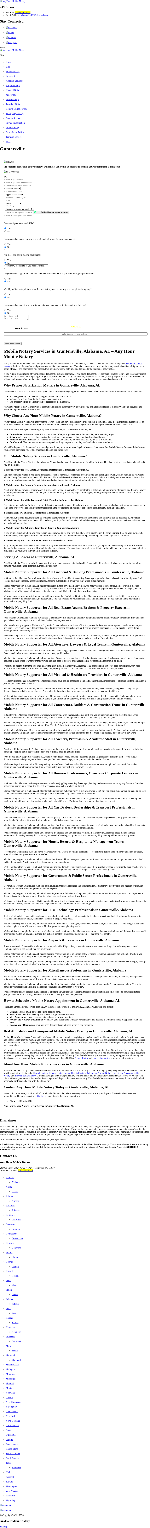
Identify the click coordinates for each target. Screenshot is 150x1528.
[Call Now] (75, 1505)
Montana (10, 1388)
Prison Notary (12, 99)
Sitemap (3, 1526)
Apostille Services (14, 81)
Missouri (10, 1383)
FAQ (8, 141)
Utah (8, 1472)
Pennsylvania (12, 1444)
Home (9, 62)
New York (10, 1416)
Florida (9, 1252)
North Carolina (13, 1421)
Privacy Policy (12, 127)
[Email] (75, 1510)
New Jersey (11, 1407)
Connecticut (11, 1233)
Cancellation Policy (15, 132)
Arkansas (10, 1205)
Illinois (9, 1290)
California (10, 1215)
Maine (9, 1346)
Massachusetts (12, 1364)
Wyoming (10, 1500)
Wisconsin (10, 1495)
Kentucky (10, 1327)
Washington (11, 1486)
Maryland (10, 1355)
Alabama (10, 1177)
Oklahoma (11, 1435)
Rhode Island (12, 1449)
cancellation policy (101, 1058)
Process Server (12, 76)
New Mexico (12, 1411)
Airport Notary (13, 85)
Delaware (10, 1243)
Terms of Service (14, 137)
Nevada (9, 1397)
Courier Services (13, 118)
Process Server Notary (25, 1075)
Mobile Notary (12, 71)
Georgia (9, 1261)
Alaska (9, 1187)
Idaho (8, 1280)
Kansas (9, 1318)
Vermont (10, 1477)
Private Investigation (15, 123)
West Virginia (12, 1491)
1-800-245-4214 (22, 12)
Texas (8, 1463)
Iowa (8, 1308)
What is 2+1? (21, 328)
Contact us (42, 1096)
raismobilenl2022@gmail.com (34, 15)
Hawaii (9, 1271)
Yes (9, 228)
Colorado (10, 1224)
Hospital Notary (13, 90)
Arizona (9, 1196)
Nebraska (10, 1392)
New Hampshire (13, 1402)
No (8, 231)
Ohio (8, 1430)
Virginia (9, 1481)
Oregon (9, 1439)
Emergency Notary (14, 113)
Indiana (9, 1299)
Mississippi (11, 1378)
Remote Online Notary (16, 109)
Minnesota (11, 1374)
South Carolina (13, 1453)
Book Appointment (12, 344)
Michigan (10, 1369)
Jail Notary (11, 95)
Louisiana (10, 1336)
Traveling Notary (14, 104)
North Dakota (12, 1425)
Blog (8, 66)
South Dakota (12, 1458)
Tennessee (16, 1467)
